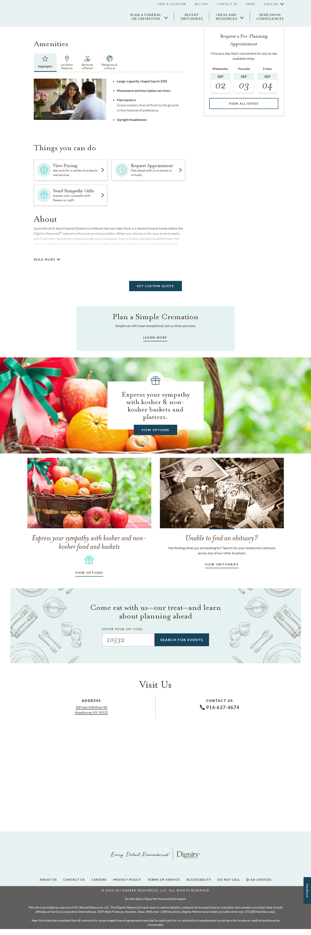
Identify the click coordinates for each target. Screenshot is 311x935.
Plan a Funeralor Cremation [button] (145, 17)
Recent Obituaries (192, 17)
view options (89, 572)
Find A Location (172, 4)
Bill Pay (201, 4)
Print (251, 4)
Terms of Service (164, 879)
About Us (48, 879)
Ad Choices (261, 879)
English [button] (271, 4)
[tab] (45, 62)
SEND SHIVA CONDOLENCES (270, 17)
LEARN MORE (155, 337)
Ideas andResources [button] (226, 17)
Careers (99, 879)
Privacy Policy (127, 879)
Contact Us (227, 4)
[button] (272, 4)
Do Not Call (229, 879)
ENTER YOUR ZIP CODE (122, 629)
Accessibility (198, 879)
